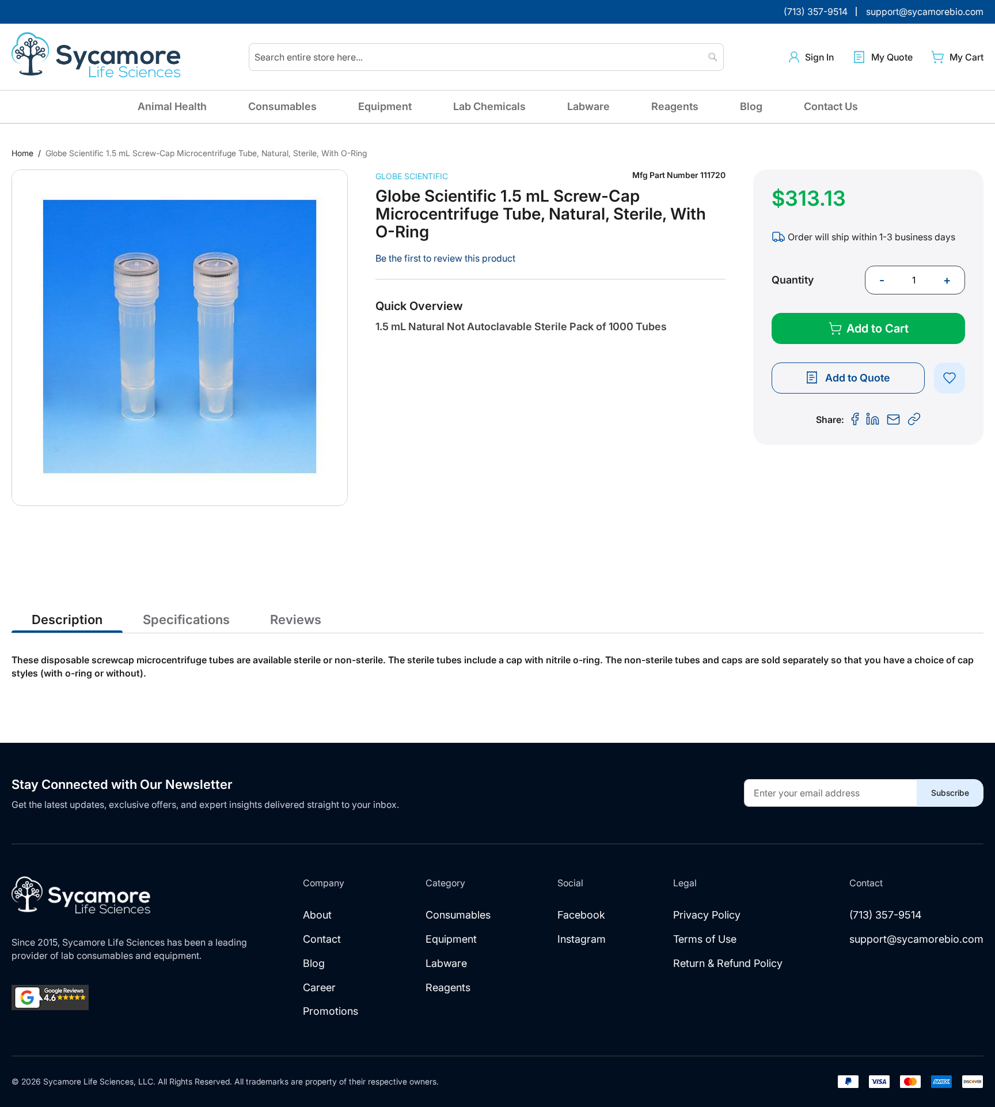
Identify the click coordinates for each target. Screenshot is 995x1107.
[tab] (67, 619)
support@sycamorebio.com (916, 939)
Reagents (674, 106)
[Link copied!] (914, 419)
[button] (811, 57)
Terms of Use (704, 939)
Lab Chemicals (489, 106)
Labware (588, 106)
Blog (751, 106)
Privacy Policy (706, 915)
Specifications (186, 619)
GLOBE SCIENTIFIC (411, 176)
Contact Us (831, 106)
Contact (322, 939)
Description (67, 619)
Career (319, 987)
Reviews (295, 619)
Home (22, 153)
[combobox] (486, 57)
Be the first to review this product (445, 258)
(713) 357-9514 (885, 915)
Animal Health (172, 106)
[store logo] (98, 57)
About (317, 915)
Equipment (385, 106)
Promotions (330, 1011)
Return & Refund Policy (728, 963)
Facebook (581, 915)
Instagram (581, 939)
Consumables (282, 106)
